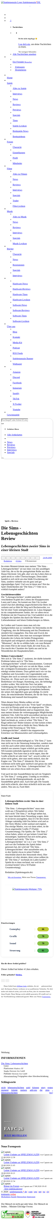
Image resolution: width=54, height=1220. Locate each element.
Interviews (12, 450)
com (30, 1192)
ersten (50, 1087)
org (35, 1192)
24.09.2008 (47, 558)
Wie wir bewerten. (15, 877)
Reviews (11, 445)
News (9, 442)
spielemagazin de (18, 1192)
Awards (13, 1197)
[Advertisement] (27, 485)
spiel (28, 1087)
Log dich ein (24, 44)
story (43, 1087)
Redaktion (8, 561)
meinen (23, 1090)
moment (4, 1090)
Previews (11, 447)
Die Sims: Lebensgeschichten (14, 1063)
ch (48, 1192)
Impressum (31, 1197)
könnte (14, 1090)
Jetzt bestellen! (15, 1135)
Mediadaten (6, 1197)
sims (47, 1090)
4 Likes (18, 561)
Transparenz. (41, 877)
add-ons (33, 1090)
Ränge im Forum (11, 1186)
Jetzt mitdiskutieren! (12, 1189)
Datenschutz (21, 1197)
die (41, 1090)
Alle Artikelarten (14, 435)
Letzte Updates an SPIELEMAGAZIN (21, 1154)
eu (44, 1192)
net (40, 1192)
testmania (8, 1194)
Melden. (19, 975)
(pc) (51, 1092)
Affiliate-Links (22, 986)
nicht (3, 1087)
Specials (11, 452)
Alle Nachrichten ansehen (24, 54)
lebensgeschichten (16, 1087)
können (35, 1087)
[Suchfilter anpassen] (2, 423)
